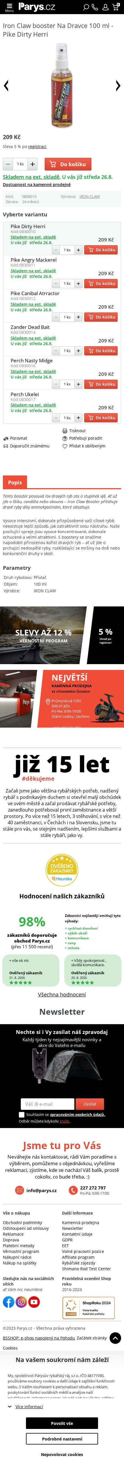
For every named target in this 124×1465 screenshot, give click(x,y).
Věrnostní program (21, 1251)
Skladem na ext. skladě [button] (31, 176)
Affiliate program (78, 1257)
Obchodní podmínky (22, 1222)
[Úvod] (37, 7)
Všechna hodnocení (62, 994)
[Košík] (116, 7)
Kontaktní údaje (77, 1234)
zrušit (64, 1121)
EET (65, 1245)
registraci (37, 146)
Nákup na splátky (19, 1263)
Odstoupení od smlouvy (26, 1228)
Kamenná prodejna (80, 1222)
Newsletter (72, 1228)
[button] (105, 7)
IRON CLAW (90, 196)
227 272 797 (93, 1188)
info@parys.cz (42, 1190)
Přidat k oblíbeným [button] (87, 446)
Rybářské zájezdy (78, 1263)
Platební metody (18, 1245)
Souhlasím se (37, 1114)
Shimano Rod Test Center (86, 1268)
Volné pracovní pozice (83, 1251)
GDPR (67, 1240)
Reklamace (13, 1234)
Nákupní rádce (17, 1257)
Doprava (11, 1240)
